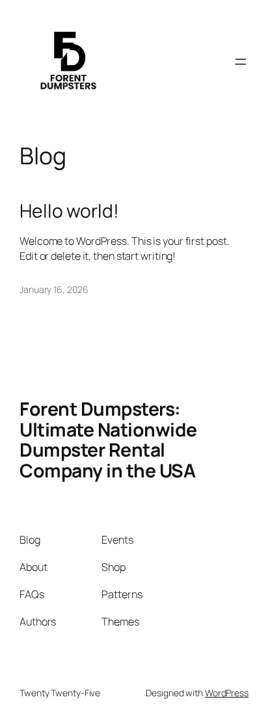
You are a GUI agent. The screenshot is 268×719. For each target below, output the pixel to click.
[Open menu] (240, 61)
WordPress (226, 693)
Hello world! (69, 211)
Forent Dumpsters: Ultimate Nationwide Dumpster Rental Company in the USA (108, 440)
